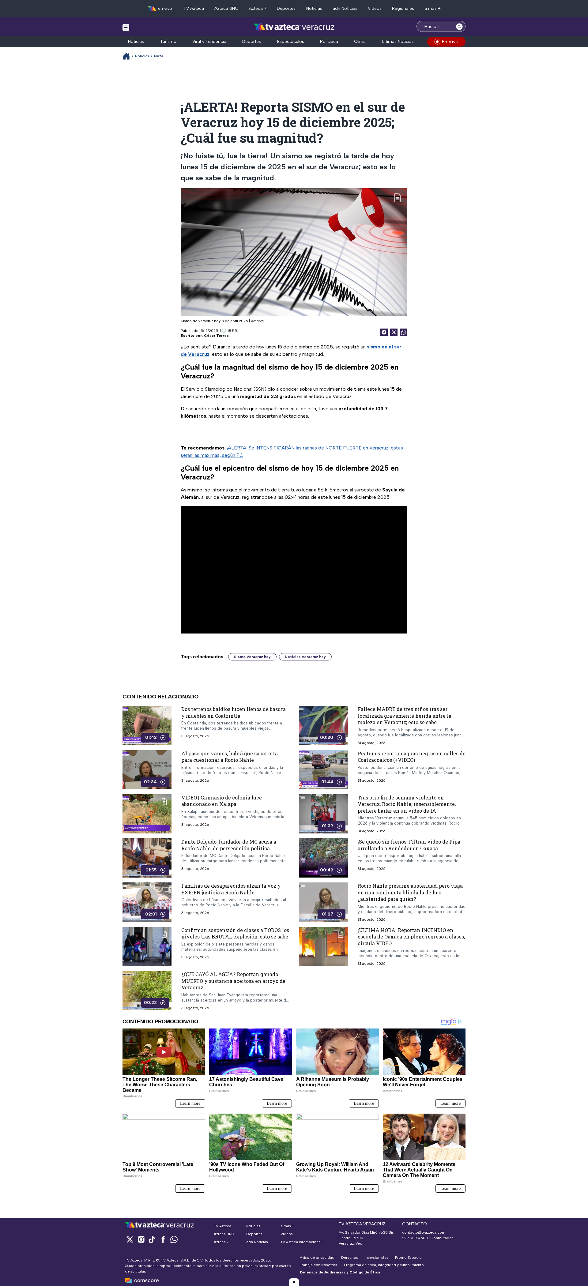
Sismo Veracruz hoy (252, 657)
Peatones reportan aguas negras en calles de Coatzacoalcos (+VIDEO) (412, 756)
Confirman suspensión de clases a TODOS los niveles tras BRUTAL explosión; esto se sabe (235, 933)
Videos (375, 8)
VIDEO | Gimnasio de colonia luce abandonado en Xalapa (221, 800)
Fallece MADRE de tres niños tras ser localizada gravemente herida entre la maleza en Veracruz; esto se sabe (404, 715)
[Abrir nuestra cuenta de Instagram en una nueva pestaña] (141, 1239)
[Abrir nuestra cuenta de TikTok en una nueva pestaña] (152, 1239)
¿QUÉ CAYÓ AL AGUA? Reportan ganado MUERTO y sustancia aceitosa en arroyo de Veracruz (233, 981)
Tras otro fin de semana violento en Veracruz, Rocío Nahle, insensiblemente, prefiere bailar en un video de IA (407, 804)
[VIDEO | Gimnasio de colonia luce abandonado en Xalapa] (147, 813)
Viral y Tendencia (209, 41)
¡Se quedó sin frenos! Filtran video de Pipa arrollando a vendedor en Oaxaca (409, 845)
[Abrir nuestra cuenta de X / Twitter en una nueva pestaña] (130, 1239)
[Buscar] (459, 26)
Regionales (403, 8)
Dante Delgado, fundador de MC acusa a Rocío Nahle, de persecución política (228, 845)
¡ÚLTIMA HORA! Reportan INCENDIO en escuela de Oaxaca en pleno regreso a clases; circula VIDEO (411, 936)
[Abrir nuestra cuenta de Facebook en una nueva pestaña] (163, 1239)
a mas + (432, 8)
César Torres (216, 335)
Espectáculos (290, 41)
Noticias (314, 8)
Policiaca (329, 41)
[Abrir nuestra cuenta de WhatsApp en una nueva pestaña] (174, 1239)
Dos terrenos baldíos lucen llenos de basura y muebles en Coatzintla (233, 712)
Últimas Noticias (398, 41)
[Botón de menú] (126, 27)
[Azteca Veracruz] (294, 27)
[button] (294, 1282)
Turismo (168, 41)
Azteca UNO (226, 8)
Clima (360, 41)
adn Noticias (345, 8)
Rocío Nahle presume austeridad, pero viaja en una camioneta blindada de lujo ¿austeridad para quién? (410, 892)
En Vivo (450, 41)
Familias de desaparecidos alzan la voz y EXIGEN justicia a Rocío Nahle (231, 889)
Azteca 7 (257, 8)
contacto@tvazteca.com (423, 1232)
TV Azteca (193, 8)
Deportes (286, 8)
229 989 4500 (415, 1238)
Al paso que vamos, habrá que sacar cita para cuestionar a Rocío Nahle (229, 756)
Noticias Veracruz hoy (305, 657)
